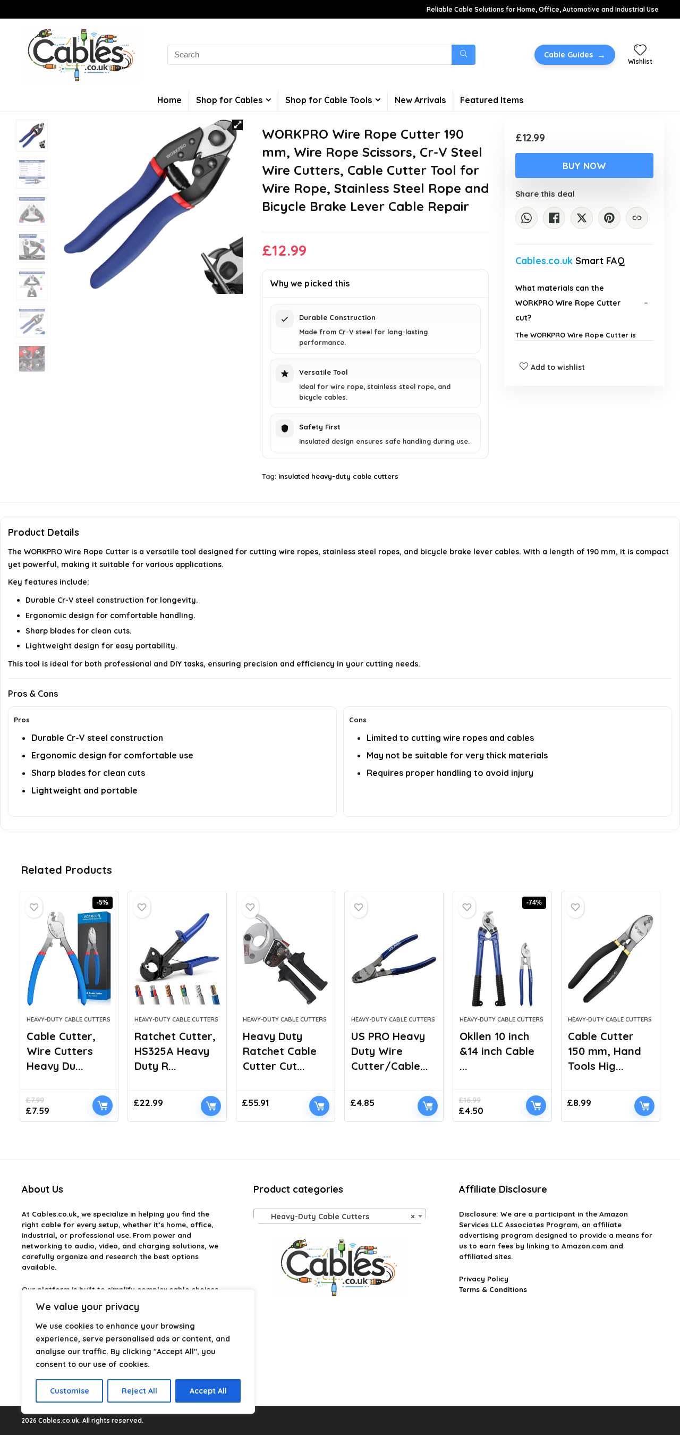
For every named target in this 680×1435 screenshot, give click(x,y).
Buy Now (584, 165)
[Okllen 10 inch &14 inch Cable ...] (502, 959)
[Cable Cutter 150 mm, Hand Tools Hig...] (610, 959)
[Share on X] (582, 218)
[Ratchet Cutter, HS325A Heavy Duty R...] (177, 959)
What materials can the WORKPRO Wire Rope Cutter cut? (567, 303)
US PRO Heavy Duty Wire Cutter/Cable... (389, 1051)
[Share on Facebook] (554, 218)
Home (169, 100)
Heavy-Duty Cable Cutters (68, 1019)
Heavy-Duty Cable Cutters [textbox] (336, 1216)
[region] (138, 1351)
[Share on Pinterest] (609, 218)
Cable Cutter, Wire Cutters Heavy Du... (61, 1051)
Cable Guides (575, 54)
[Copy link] (637, 218)
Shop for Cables (229, 100)
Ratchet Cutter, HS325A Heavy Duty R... (175, 1051)
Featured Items (491, 100)
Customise (69, 1391)
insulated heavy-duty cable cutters (338, 476)
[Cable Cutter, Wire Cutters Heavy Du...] (69, 959)
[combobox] (339, 1216)
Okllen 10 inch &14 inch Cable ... (497, 1051)
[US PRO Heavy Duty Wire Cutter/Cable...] (394, 959)
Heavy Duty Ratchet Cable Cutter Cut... (280, 1051)
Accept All (208, 1391)
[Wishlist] (640, 50)
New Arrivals (420, 100)
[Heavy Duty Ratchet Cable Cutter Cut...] (285, 959)
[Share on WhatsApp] (526, 218)
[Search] (463, 55)
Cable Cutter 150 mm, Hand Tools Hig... (604, 1051)
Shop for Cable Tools (328, 100)
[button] (237, 125)
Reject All (139, 1391)
